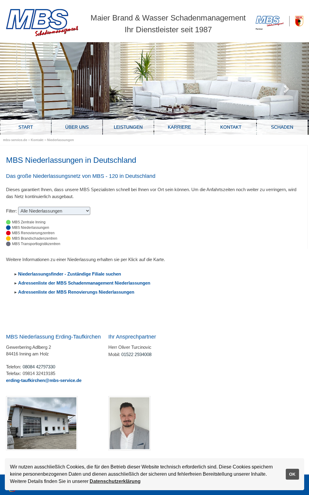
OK (292, 474)
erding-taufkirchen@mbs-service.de (43, 380)
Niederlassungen (60, 140)
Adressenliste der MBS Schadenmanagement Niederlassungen (84, 282)
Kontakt (37, 140)
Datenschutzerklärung (115, 481)
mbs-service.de (15, 140)
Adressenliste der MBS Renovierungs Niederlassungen (76, 292)
